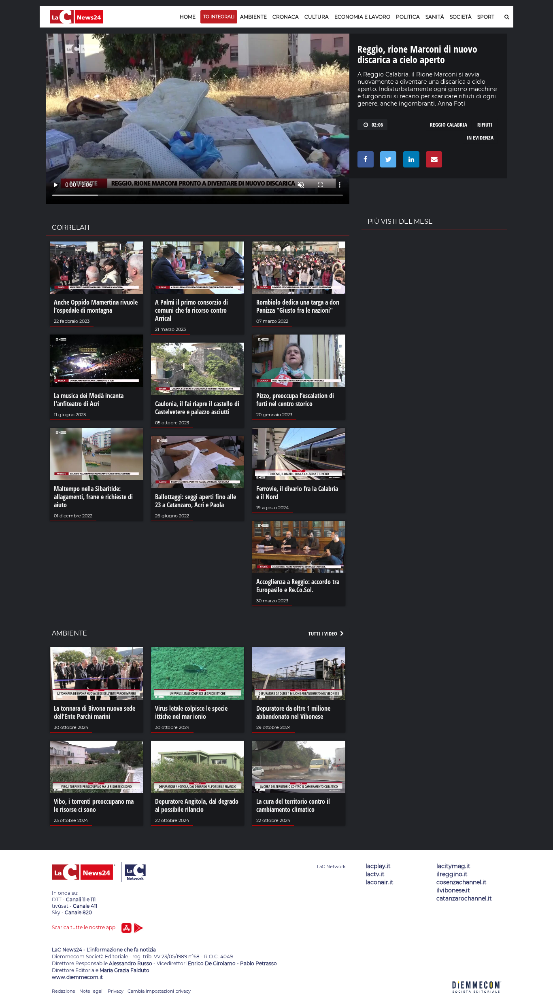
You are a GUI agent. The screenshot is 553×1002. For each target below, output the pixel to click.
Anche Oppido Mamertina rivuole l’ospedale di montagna (96, 306)
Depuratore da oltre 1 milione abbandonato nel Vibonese (293, 712)
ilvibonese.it (453, 890)
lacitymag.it (453, 866)
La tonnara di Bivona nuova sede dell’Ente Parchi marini (94, 712)
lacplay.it (378, 866)
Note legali (91, 991)
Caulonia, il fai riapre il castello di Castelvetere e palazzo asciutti (197, 407)
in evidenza (480, 137)
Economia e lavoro (362, 17)
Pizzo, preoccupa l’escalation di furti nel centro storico (295, 399)
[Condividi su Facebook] (364, 161)
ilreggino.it (452, 874)
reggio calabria (448, 124)
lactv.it (375, 874)
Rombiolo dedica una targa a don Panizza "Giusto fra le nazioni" (297, 306)
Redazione (63, 991)
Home (188, 17)
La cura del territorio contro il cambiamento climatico (293, 805)
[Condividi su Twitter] (387, 161)
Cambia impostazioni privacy (159, 991)
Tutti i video (323, 633)
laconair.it (379, 882)
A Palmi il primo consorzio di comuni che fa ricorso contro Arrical (191, 310)
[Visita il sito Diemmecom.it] (477, 997)
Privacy (115, 991)
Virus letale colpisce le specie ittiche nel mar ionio (191, 712)
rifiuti (484, 124)
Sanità (434, 17)
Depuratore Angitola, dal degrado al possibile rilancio (196, 805)
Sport (485, 17)
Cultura (316, 17)
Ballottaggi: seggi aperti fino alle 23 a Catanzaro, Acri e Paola (195, 500)
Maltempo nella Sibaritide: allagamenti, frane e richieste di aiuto (93, 496)
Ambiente (253, 17)
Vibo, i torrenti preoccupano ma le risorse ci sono (94, 805)
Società (461, 17)
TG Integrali (218, 16)
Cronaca (285, 17)
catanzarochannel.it (464, 898)
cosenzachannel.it (461, 882)
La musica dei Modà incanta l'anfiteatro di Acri (88, 399)
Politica (408, 17)
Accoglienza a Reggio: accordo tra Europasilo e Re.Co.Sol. (297, 585)
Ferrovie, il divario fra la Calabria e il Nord (297, 492)
